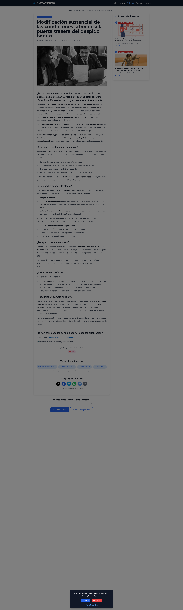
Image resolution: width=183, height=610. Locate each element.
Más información (91, 605)
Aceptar (86, 600)
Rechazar (96, 600)
